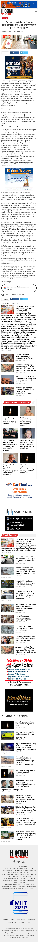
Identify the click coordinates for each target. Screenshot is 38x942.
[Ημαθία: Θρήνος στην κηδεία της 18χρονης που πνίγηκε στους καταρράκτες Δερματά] (7, 391)
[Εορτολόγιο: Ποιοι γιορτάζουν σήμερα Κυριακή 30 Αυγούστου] (7, 358)
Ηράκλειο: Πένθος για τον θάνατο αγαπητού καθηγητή (25, 772)
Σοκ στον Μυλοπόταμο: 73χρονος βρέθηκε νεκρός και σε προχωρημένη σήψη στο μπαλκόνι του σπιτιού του (25, 822)
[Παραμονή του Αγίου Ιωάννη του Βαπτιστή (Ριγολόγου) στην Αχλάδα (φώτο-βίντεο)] (7, 799)
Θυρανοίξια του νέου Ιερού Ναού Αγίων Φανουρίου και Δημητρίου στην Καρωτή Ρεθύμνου (25, 607)
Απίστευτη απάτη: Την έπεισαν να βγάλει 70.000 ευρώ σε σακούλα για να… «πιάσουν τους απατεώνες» (25, 367)
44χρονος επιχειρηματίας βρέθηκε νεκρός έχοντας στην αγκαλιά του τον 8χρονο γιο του (24, 735)
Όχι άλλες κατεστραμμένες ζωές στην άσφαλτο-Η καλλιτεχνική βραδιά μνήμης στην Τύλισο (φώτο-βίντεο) (26, 747)
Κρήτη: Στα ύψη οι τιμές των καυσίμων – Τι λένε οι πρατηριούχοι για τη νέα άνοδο (25, 559)
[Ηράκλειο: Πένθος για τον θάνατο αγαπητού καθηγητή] (7, 773)
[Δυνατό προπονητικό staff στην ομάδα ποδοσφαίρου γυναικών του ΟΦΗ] (7, 640)
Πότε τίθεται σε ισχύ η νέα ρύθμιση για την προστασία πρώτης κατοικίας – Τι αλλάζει (25, 379)
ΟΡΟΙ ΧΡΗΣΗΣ (21, 920)
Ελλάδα (5, 18)
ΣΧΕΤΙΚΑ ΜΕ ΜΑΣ (9, 920)
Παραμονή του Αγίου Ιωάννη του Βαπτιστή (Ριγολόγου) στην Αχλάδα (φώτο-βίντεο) (25, 798)
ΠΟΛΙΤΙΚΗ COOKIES (24, 922)
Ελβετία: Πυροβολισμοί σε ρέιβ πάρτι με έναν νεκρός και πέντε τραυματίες (25, 583)
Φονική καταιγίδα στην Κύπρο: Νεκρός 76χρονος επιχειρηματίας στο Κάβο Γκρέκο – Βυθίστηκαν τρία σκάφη (25, 571)
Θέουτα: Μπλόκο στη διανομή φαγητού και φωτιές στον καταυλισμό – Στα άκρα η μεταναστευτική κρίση (25, 760)
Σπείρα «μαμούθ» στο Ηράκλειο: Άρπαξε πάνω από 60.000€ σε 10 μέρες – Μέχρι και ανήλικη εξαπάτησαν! (24, 595)
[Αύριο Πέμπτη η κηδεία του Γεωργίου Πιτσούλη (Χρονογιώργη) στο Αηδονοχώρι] (27, 458)
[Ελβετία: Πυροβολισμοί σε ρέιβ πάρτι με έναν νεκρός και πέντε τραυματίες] (7, 584)
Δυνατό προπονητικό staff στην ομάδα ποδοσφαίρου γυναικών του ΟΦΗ (25, 638)
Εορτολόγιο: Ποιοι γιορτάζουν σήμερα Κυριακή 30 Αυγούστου (24, 356)
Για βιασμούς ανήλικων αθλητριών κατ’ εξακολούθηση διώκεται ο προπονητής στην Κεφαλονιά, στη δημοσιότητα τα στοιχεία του (18, 785)
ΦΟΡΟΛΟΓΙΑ (21, 294)
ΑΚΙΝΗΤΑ (14, 294)
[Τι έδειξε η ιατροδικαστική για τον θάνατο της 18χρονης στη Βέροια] (27, 411)
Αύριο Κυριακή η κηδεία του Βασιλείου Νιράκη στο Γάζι (25, 724)
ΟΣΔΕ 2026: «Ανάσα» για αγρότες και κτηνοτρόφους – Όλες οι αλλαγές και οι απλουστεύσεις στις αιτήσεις (25, 835)
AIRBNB (8, 294)
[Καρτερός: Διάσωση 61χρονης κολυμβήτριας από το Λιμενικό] (7, 629)
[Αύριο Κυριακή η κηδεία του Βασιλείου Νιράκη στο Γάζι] (10, 411)
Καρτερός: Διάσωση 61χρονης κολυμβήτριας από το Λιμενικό (24, 628)
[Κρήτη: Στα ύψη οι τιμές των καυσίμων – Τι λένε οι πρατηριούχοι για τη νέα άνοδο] (7, 559)
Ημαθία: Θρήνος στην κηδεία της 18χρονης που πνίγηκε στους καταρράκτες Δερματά (24, 390)
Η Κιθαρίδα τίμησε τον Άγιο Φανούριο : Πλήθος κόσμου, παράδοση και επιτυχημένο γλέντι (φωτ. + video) (26, 810)
